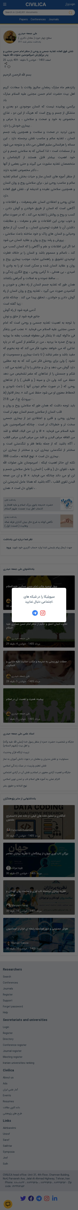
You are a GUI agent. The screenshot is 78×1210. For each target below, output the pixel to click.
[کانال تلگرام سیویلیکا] (35, 613)
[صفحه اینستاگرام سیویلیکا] (43, 613)
